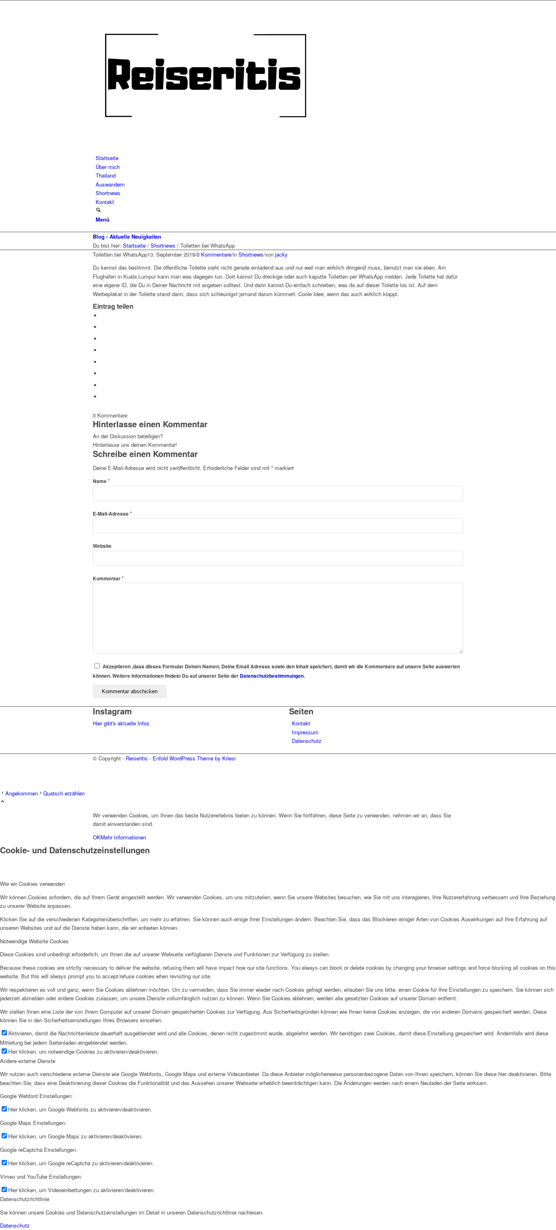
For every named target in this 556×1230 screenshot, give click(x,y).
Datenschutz (307, 741)
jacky (281, 254)
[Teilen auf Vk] (103, 373)
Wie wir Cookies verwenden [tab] (32, 883)
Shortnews (251, 254)
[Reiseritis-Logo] (205, 149)
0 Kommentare (214, 254)
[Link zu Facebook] (98, 776)
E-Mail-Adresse (112, 513)
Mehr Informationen (123, 837)
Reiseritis (137, 758)
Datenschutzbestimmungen (272, 675)
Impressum (305, 732)
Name (101, 481)
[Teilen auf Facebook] (103, 315)
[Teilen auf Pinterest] (103, 339)
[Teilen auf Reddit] (103, 385)
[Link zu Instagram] (98, 767)
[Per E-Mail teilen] (103, 396)
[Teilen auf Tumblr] (103, 362)
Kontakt (301, 723)
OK (97, 837)
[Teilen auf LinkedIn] (103, 350)
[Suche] (98, 210)
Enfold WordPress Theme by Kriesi (194, 758)
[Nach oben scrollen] (2, 802)
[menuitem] (279, 158)
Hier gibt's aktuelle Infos (121, 723)
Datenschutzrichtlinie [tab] (24, 1199)
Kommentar (108, 578)
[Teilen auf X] (103, 327)
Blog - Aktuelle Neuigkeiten (127, 236)
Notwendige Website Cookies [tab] (34, 941)
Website (102, 546)
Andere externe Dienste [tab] (27, 1061)
